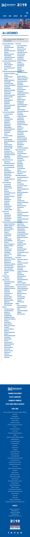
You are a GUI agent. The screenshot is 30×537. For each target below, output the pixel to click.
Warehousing (20, 301)
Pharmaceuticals (8, 347)
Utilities (17, 303)
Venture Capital (8, 209)
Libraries (19, 62)
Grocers (19, 210)
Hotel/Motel (7, 252)
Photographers (21, 229)
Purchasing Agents (22, 139)
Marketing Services (9, 54)
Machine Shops (8, 296)
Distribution (5, 137)
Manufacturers (8, 298)
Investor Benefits (15, 456)
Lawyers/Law (6, 276)
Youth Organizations (22, 72)
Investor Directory (15, 454)
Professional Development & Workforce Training (22, 136)
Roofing (6, 110)
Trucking (19, 300)
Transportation (21, 298)
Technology (18, 257)
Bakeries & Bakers (9, 229)
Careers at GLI (15, 420)
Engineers (6, 98)
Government (6, 211)
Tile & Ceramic (21, 250)
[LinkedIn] (18, 533)
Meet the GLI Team (15, 474)
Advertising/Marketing (8, 43)
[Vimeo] (21, 533)
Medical (4, 307)
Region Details (15, 483)
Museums (6, 255)
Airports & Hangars (22, 290)
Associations (20, 47)
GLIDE (15, 435)
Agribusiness (7, 63)
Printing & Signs (21, 232)
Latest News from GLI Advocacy (15, 404)
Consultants (20, 84)
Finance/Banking (7, 182)
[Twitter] (11, 533)
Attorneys (6, 278)
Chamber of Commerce (15, 401)
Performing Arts (8, 257)
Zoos (5, 274)
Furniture (19, 204)
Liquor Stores (20, 224)
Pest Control (20, 128)
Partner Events (15, 479)
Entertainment (7, 239)
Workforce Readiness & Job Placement (15, 501)
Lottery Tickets (8, 254)
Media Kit (15, 470)
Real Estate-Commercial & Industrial (20, 160)
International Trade (15, 452)
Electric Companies (22, 305)
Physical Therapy (8, 350)
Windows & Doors (21, 255)
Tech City (15, 495)
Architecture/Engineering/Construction (12, 71)
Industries (15, 445)
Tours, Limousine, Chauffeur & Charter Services (9, 270)
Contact (16, 16)
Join (21, 16)
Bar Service (7, 230)
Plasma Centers (8, 355)
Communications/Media (9, 112)
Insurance (6, 203)
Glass (18, 209)
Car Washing (20, 184)
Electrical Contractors (9, 95)
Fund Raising (20, 59)
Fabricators (7, 291)
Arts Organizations (22, 45)
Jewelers (19, 222)
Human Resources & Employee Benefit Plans (22, 106)
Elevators (19, 195)
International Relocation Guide (15, 458)
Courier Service (8, 144)
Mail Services (20, 119)
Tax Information (15, 493)
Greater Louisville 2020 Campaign (15, 437)
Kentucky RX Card (15, 460)
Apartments (20, 151)
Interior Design (21, 109)
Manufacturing (6, 279)
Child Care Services (22, 79)
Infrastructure (15, 447)
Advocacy (15, 414)
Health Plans (7, 322)
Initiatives (15, 449)
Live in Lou (15, 466)
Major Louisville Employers (15, 468)
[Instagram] (14, 533)
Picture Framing (21, 230)
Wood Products (8, 305)
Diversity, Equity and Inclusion (15, 424)
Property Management (23, 156)
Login (25, 16)
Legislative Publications (15, 464)
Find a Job (15, 431)
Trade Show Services (9, 57)
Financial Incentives (15, 429)
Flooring (19, 197)
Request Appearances (15, 485)
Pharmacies (7, 349)
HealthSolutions (15, 439)
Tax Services (7, 208)
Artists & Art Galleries (9, 224)
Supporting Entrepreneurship (15, 491)
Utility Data (15, 497)
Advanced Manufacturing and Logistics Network (15, 412)
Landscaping (20, 118)
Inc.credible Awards (15, 441)
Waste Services (21, 314)
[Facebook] (8, 533)
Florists (19, 199)
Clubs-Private (7, 235)
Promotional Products (22, 234)
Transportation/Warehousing (23, 284)
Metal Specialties (8, 303)
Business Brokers (21, 76)
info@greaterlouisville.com (15, 516)
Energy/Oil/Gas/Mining (8, 165)
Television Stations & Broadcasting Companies (9, 130)
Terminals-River (21, 296)
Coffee (6, 237)
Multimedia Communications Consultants (8, 119)
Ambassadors (15, 416)
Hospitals (6, 327)
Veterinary (6, 357)
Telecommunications (22, 310)
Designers (19, 187)
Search (5, 39)
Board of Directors (15, 418)
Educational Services (8, 160)
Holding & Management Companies (7, 199)
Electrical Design (8, 96)
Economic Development (15, 393)
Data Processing (21, 266)
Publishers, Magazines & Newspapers (7, 124)
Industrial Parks (15, 443)
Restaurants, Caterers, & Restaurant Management (10, 260)
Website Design (8, 59)
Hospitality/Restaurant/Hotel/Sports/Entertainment (15, 222)
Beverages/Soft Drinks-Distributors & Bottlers (9, 141)
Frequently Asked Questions (15, 433)
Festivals (6, 247)
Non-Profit (18, 43)
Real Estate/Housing (21, 150)
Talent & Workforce (15, 397)
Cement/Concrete (8, 83)
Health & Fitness (21, 99)
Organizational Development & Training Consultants (22, 123)
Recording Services (22, 141)
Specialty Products (22, 249)
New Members (20, 39)
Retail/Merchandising (21, 175)
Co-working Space (22, 153)
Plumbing (19, 129)
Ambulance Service (9, 309)
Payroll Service (8, 206)
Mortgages (7, 204)
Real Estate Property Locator (15, 481)
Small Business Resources (15, 489)
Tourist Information (9, 267)
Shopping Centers (21, 244)
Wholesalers (7, 158)
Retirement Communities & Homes (21, 168)
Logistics (19, 291)
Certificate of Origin (15, 422)
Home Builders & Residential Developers (8, 101)
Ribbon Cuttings (15, 487)
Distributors (7, 149)
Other (17, 74)
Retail (18, 239)
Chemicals (7, 285)
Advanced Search (12, 39)
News (10, 16)
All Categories (7, 41)
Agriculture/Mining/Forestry (9, 61)
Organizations (20, 64)
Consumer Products (22, 185)
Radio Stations (8, 55)
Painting (19, 126)
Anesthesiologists (8, 310)
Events (5, 16)
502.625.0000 (15, 514)
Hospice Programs (22, 60)
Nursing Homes (8, 342)
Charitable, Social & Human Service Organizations (22, 54)
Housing (19, 155)
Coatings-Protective (9, 286)
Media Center (15, 472)
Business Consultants (22, 78)
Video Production (21, 283)
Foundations (20, 57)
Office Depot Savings (15, 477)
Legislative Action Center (15, 462)
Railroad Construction (9, 105)
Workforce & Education (15, 499)
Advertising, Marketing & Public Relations (9, 47)
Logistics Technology (22, 271)
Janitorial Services (22, 116)
